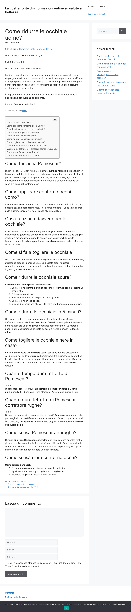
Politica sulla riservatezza (18, 597)
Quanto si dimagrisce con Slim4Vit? (23, 487)
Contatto (9, 593)
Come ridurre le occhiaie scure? (22, 135)
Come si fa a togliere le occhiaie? (23, 132)
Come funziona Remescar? (19, 122)
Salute (102, 6)
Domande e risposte (97, 14)
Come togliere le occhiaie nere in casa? (26, 142)
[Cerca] (122, 31)
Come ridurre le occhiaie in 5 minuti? (24, 139)
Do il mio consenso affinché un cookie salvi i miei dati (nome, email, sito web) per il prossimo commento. (44, 565)
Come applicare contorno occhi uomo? (26, 125)
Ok (66, 608)
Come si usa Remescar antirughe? (23, 152)
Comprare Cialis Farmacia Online (36, 49)
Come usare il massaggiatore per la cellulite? (107, 74)
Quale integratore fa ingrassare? (21, 484)
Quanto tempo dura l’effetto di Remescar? (27, 145)
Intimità (91, 6)
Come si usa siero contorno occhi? (23, 155)
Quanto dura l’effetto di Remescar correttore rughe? (32, 149)
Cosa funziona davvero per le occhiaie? (26, 129)
